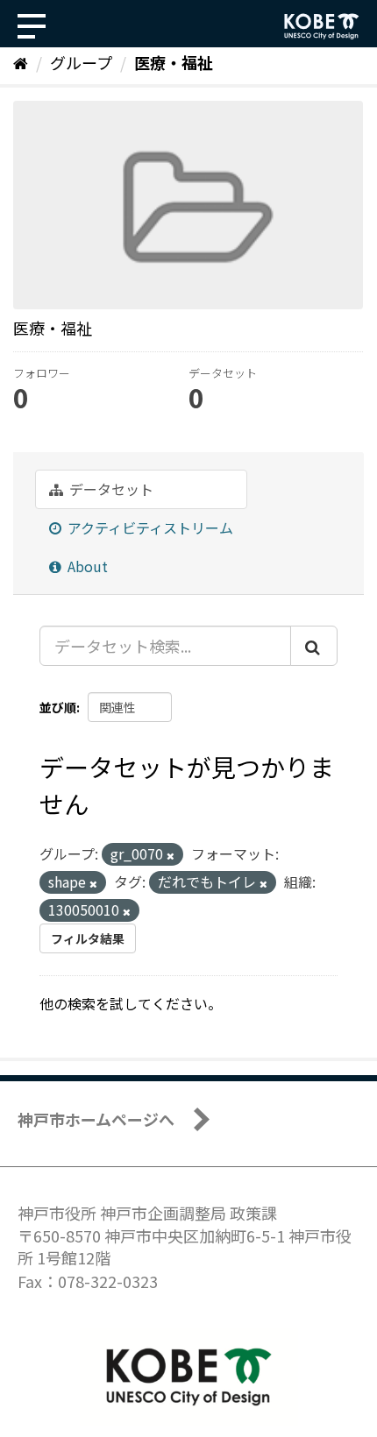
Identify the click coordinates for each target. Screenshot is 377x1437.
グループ (81, 62)
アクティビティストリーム (148, 527)
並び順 (57, 707)
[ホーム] (20, 62)
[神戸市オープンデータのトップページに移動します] (321, 26)
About (86, 566)
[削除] (170, 855)
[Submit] (314, 646)
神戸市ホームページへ (96, 1119)
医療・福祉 (173, 62)
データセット (109, 488)
